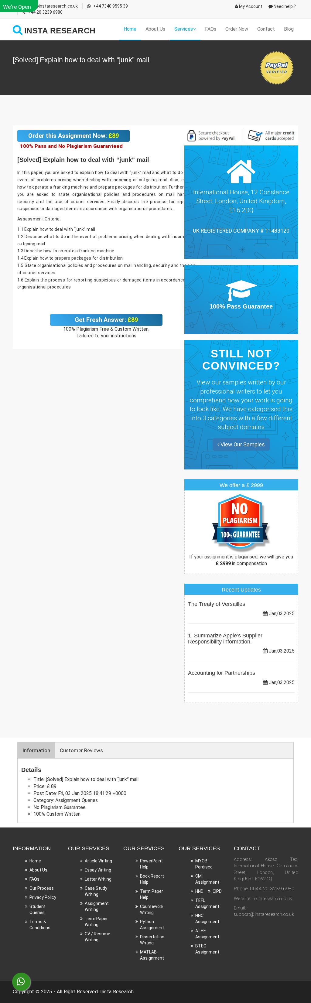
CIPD (217, 891)
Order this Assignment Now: (73, 135)
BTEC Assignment (207, 948)
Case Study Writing (96, 891)
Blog (289, 29)
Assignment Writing (97, 906)
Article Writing (98, 860)
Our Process (41, 888)
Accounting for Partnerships (221, 673)
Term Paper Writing (96, 921)
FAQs (210, 29)
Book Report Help (152, 879)
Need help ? (284, 6)
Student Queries (37, 909)
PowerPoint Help (151, 863)
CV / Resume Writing (97, 936)
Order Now (236, 29)
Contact (266, 29)
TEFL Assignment (207, 903)
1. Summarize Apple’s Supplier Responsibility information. (225, 639)
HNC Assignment (207, 918)
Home (130, 29)
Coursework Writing (151, 909)
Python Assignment (152, 924)
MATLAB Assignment (152, 955)
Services (183, 29)
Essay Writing (98, 870)
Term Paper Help (151, 894)
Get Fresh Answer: (106, 319)
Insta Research (117, 991)
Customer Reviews (81, 750)
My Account (250, 6)
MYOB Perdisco (204, 863)
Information (36, 750)
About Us (155, 29)
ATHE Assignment (207, 933)
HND (199, 891)
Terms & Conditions (39, 924)
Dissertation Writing (152, 939)
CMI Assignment (207, 879)
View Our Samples (242, 444)
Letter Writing (98, 879)
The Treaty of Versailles (216, 604)
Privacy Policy (42, 897)
